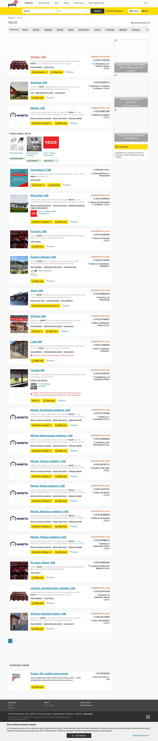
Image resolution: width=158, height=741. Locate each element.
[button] (147, 30)
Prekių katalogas (38, 72)
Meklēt (97, 11)
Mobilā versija (86, 705)
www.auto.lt (37, 717)
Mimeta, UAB (37, 108)
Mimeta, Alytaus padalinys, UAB (48, 461)
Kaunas (36, 30)
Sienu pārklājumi (36, 67)
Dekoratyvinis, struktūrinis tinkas (44, 306)
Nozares (11, 708)
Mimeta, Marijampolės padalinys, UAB (51, 435)
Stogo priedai (37, 185)
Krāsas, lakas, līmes (60, 118)
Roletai (34, 401)
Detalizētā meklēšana (114, 11)
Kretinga (135, 30)
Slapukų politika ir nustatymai (63, 714)
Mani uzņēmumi (96, 3)
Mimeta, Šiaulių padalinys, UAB (47, 485)
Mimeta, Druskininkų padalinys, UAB (50, 410)
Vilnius (25, 30)
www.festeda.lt (32, 161)
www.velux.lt (48, 161)
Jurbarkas (110, 30)
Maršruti (70, 72)
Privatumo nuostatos (44, 714)
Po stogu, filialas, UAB (42, 562)
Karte (57, 3)
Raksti (66, 3)
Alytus (70, 30)
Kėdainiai (123, 30)
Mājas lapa (58, 72)
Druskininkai (84, 30)
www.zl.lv (24, 719)
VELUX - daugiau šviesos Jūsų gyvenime (49, 155)
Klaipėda (48, 30)
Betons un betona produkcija (40, 118)
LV (145, 3)
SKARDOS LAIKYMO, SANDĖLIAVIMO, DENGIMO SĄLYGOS (53, 355)
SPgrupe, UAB (38, 316)
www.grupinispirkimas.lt (17, 158)
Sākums (11, 705)
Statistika (78, 714)
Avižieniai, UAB (38, 82)
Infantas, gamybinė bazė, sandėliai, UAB (52, 588)
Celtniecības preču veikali (44, 93)
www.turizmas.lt (48, 717)
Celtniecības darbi (69, 267)
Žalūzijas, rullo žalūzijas (38, 380)
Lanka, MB (36, 341)
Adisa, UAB (36, 290)
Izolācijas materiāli (75, 118)
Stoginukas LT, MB (40, 169)
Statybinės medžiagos (40, 123)
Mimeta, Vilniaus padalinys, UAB (48, 537)
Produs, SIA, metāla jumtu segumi (49, 673)
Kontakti (33, 714)
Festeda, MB (37, 370)
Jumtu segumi (49, 67)
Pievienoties (88, 714)
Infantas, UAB (38, 56)
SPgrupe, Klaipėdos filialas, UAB (48, 613)
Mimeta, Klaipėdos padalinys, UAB (49, 511)
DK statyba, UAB (39, 195)
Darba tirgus (79, 3)
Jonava (97, 30)
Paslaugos (36, 331)
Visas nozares (43, 3)
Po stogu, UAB (38, 231)
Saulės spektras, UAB (21, 714)
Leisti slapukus (80, 736)
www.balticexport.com (63, 717)
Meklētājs (29, 3)
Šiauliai (60, 30)
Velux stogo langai (16, 153)
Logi (32, 93)
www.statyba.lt (13, 717)
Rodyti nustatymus (140, 735)
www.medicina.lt (25, 717)
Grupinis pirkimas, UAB (43, 256)
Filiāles (106, 68)
